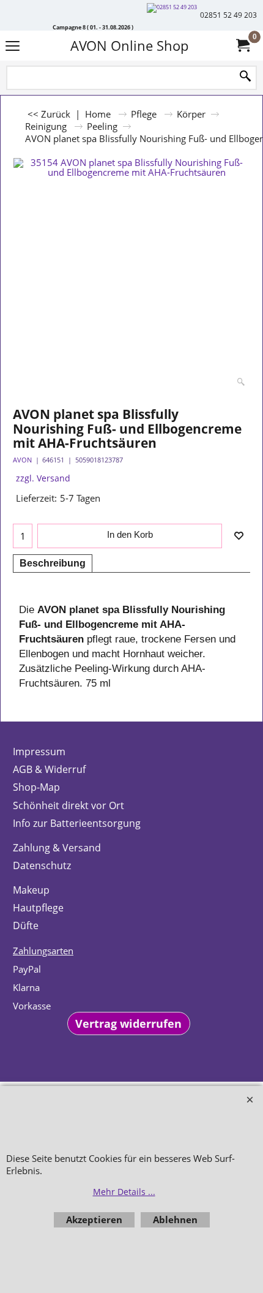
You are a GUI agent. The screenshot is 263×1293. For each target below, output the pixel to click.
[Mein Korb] (242, 45)
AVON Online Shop (129, 46)
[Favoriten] (238, 536)
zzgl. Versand (43, 478)
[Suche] (245, 76)
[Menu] (13, 47)
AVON (22, 459)
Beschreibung (53, 563)
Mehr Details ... (124, 1191)
